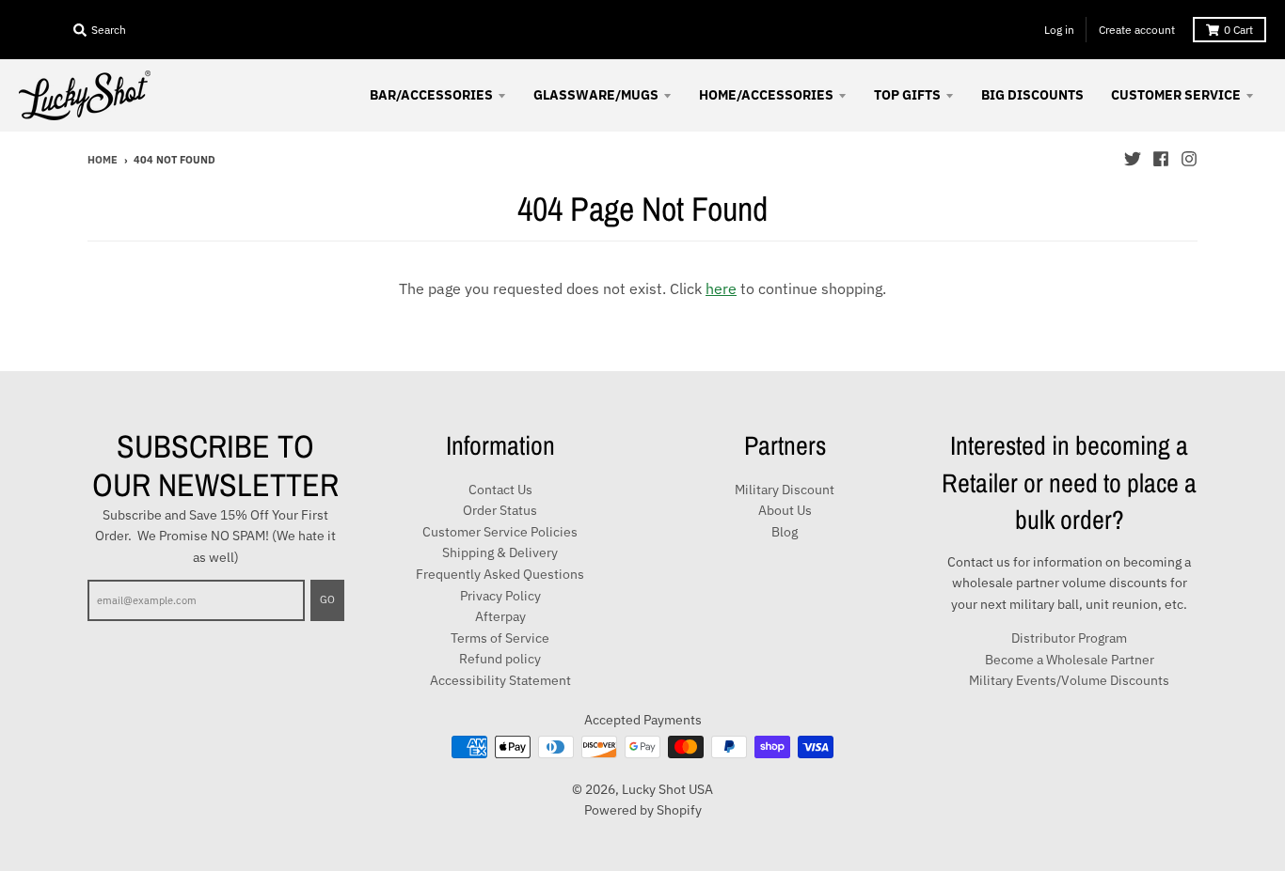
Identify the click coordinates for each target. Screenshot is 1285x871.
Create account (1137, 30)
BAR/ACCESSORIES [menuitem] (431, 94)
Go (327, 599)
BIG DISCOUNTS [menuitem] (1032, 94)
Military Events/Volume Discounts (1069, 680)
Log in (1059, 30)
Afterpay (500, 616)
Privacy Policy (500, 595)
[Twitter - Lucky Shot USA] (1132, 158)
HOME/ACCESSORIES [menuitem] (766, 94)
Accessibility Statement (500, 680)
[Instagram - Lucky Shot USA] (1189, 158)
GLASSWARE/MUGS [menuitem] (595, 94)
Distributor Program (1069, 638)
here (721, 288)
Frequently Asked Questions (500, 574)
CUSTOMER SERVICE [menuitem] (1176, 94)
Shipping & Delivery (500, 552)
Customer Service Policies (500, 531)
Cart (1238, 30)
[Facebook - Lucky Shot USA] (1160, 158)
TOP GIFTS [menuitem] (907, 94)
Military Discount (784, 489)
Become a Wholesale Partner (1069, 659)
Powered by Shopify (643, 809)
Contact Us (500, 489)
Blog (784, 531)
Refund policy (500, 658)
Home (102, 159)
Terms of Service (500, 638)
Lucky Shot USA (667, 789)
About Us (785, 510)
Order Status (500, 510)
